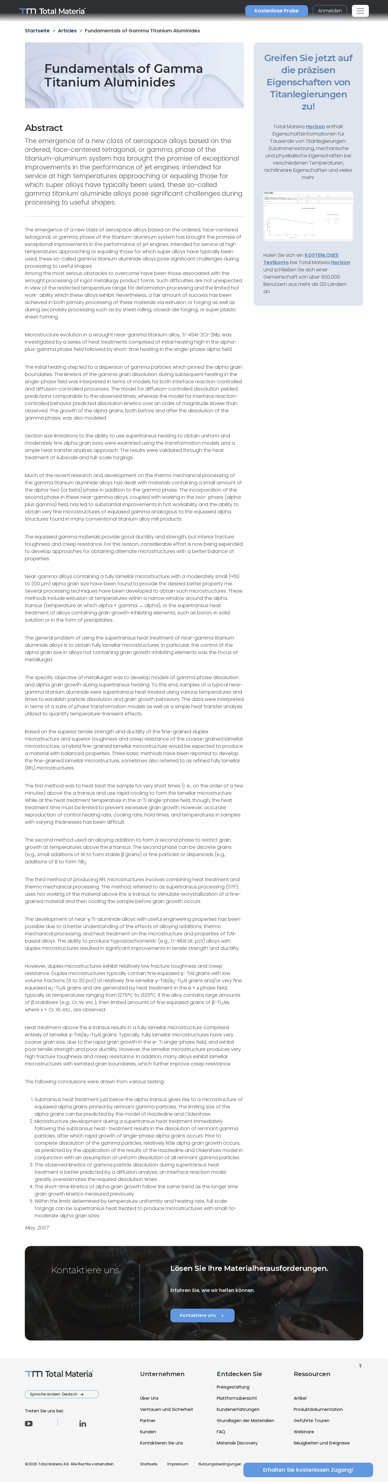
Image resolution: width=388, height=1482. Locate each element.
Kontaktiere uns (202, 1315)
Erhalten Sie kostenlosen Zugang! (308, 1470)
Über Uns (149, 1398)
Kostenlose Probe (277, 10)
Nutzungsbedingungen (220, 1464)
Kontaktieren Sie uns (161, 1443)
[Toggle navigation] (360, 11)
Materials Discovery (237, 1443)
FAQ (221, 1432)
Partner (148, 1421)
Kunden (148, 1432)
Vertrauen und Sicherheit (166, 1409)
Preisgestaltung (233, 1387)
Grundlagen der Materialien (245, 1421)
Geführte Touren (311, 1421)
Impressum (178, 1464)
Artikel (300, 1398)
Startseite (148, 1464)
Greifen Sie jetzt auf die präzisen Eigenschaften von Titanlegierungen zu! (308, 82)
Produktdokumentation (318, 1409)
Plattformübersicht (237, 1398)
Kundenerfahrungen (238, 1409)
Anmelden (330, 10)
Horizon (340, 262)
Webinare (304, 1432)
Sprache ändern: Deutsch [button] (54, 1394)
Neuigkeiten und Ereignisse (322, 1443)
